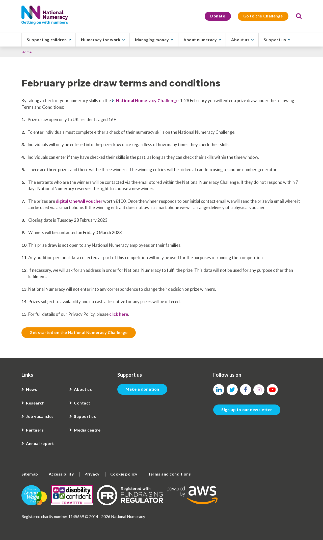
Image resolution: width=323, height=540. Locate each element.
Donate (217, 15)
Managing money (152, 39)
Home (26, 52)
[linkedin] (218, 389)
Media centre (87, 430)
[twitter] (232, 389)
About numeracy (200, 39)
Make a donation (142, 389)
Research (35, 402)
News (31, 389)
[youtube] (272, 389)
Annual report (40, 443)
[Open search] (299, 16)
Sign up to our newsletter (246, 409)
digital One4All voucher (79, 201)
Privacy (92, 473)
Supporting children (47, 39)
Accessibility (61, 473)
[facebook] (245, 389)
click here (118, 314)
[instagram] (258, 389)
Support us (275, 39)
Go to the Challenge (263, 15)
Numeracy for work (100, 39)
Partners (35, 430)
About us (240, 39)
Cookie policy (124, 473)
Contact (82, 402)
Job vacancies (40, 416)
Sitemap (29, 473)
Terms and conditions (169, 473)
